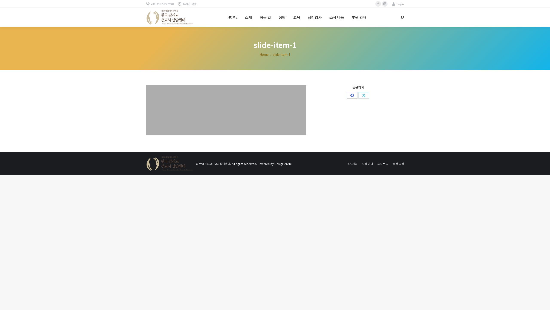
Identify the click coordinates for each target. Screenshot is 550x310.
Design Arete (283, 164)
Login (400, 4)
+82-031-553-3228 (162, 4)
